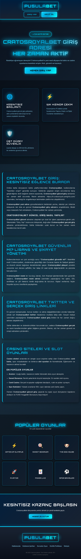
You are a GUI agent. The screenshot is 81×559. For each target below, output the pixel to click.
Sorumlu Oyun (42, 546)
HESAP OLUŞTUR (40, 516)
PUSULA (40, 5)
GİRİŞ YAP (32, 14)
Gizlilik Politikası (56, 546)
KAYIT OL (49, 14)
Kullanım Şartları (29, 546)
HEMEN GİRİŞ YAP (40, 70)
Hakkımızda (16, 546)
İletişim (66, 546)
